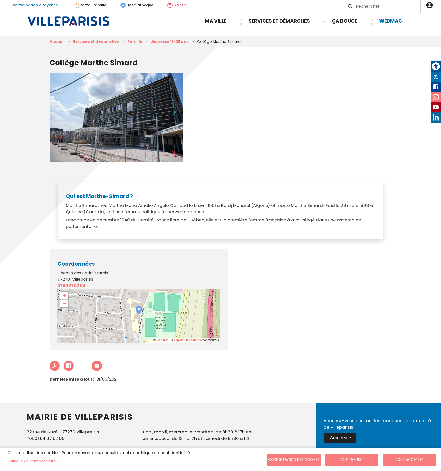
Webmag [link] (390, 21)
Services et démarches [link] (279, 21)
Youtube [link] (436, 107)
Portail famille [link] (93, 5)
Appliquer (351, 6)
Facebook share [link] (69, 366)
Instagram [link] (436, 97)
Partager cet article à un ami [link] (97, 366)
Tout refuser (352, 459)
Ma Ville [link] (215, 21)
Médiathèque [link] (140, 5)
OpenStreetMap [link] (188, 340)
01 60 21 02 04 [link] (71, 286)
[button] (138, 310)
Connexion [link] (431, 5)
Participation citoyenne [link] (35, 5)
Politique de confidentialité (32, 461)
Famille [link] (134, 41)
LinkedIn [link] (436, 117)
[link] (436, 66)
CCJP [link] (180, 5)
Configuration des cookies (294, 459)
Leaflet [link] (162, 340)
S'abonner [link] (340, 438)
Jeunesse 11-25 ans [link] (170, 41)
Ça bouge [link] (344, 21)
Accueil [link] (57, 41)
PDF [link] (55, 366)
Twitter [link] (436, 77)
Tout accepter (409, 459)
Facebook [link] (436, 87)
